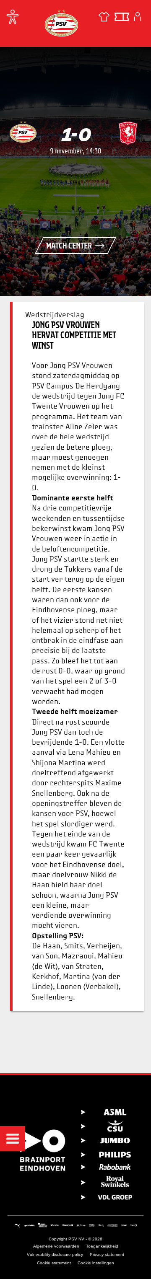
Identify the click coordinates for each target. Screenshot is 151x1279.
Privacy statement (107, 1254)
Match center (69, 246)
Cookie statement (54, 1263)
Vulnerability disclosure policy (55, 1254)
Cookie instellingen (96, 1263)
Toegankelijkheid (102, 1246)
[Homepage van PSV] (61, 22)
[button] (12, 1138)
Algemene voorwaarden (56, 1246)
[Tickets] (121, 16)
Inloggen (137, 16)
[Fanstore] (104, 16)
